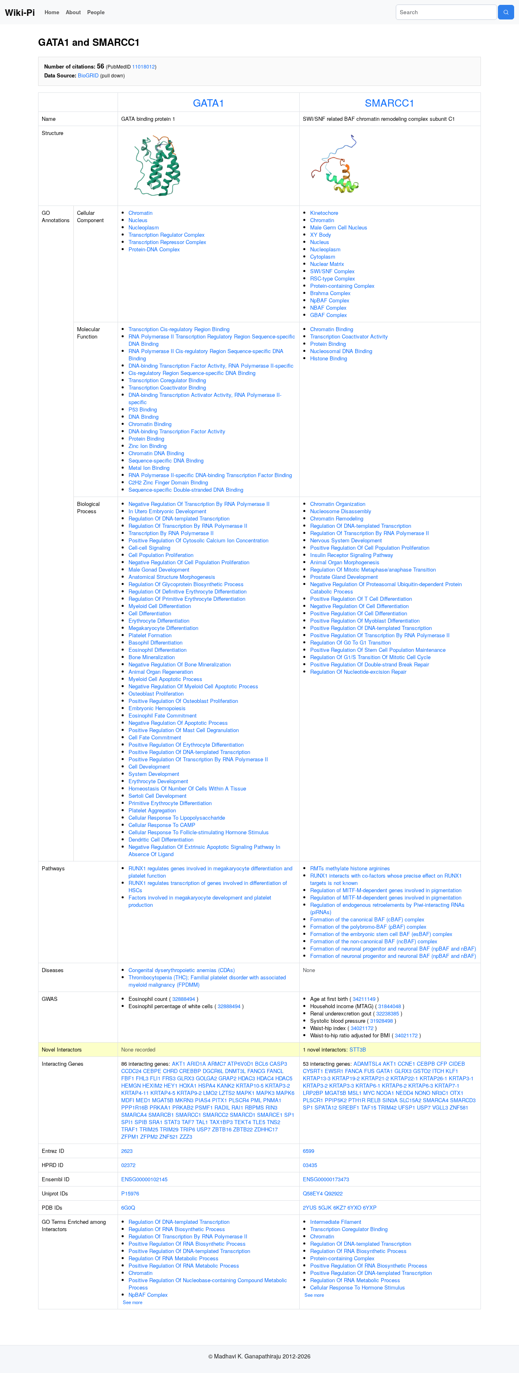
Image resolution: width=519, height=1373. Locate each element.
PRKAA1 (160, 1107)
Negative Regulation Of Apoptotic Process (178, 722)
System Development (154, 774)
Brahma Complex (330, 293)
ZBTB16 (222, 1129)
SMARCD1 (242, 1114)
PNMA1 (272, 1100)
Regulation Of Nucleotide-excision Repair (358, 671)
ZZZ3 (186, 1136)
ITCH (438, 1071)
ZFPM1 (130, 1136)
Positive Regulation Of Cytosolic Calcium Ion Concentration (198, 540)
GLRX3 (185, 1078)
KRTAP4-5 (162, 1093)
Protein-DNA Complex (154, 249)
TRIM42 (387, 1107)
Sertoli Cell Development (158, 795)
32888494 (183, 998)
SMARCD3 (463, 1100)
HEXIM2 (152, 1085)
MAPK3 (265, 1093)
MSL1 (355, 1093)
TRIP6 (187, 1129)
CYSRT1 (313, 1071)
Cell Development (149, 766)
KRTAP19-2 (346, 1078)
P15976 (130, 1193)
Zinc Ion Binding (148, 446)
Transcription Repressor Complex (167, 242)
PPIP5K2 (336, 1100)
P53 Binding (143, 409)
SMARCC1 (390, 102)
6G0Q (128, 1207)
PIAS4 (202, 1100)
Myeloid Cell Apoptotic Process (165, 679)
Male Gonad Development (159, 569)
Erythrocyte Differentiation (159, 620)
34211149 (364, 998)
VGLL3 (440, 1107)
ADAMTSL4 (367, 1063)
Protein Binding (146, 438)
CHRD (170, 1071)
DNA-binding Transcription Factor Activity (177, 431)
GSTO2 (422, 1071)
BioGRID (88, 75)
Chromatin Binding (150, 424)
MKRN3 (184, 1100)
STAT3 (172, 1122)
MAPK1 (245, 1093)
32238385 (387, 1013)
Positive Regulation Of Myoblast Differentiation (365, 620)
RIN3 (271, 1107)
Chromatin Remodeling (336, 518)
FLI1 (155, 1078)
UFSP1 (406, 1107)
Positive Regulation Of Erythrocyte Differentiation (186, 744)
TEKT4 (242, 1122)
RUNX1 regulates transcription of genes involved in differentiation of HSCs (208, 886)
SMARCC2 (215, 1114)
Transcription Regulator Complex (167, 234)
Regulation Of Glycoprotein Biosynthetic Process (186, 584)
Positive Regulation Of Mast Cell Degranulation (184, 730)
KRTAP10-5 (250, 1085)
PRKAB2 (182, 1107)
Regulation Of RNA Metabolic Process (174, 1258)
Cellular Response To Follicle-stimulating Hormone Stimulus (199, 832)
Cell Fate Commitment (155, 737)
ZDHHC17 (266, 1129)
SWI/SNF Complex (332, 271)
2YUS (310, 1207)
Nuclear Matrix (327, 264)
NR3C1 (440, 1093)
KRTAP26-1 (433, 1078)
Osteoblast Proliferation (156, 693)
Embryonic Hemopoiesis (157, 708)
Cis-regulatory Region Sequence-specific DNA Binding (192, 373)
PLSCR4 (239, 1100)
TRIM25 (148, 1129)
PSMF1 (204, 1107)
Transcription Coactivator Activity (349, 336)
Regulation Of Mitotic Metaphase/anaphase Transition (373, 569)
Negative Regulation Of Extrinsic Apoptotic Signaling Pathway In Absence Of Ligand (204, 850)
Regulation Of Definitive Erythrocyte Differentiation (188, 591)
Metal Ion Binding (149, 467)
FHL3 (142, 1078)
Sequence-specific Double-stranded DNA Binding (186, 489)
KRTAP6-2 (394, 1085)
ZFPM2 (149, 1136)
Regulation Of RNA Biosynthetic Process (177, 1229)
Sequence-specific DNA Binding (166, 460)
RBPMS (254, 1107)
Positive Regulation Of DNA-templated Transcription (189, 752)
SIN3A (390, 1100)
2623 (127, 1151)
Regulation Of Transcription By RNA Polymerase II (188, 525)
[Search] (506, 12)
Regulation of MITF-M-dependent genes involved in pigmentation (385, 890)
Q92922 (333, 1193)
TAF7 (188, 1122)
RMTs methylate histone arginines (350, 868)
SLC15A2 (410, 1100)
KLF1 (452, 1071)
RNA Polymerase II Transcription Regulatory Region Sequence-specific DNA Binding (212, 339)
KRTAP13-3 (316, 1078)
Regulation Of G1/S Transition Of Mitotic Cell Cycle (370, 657)
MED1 (143, 1100)
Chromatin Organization (337, 504)
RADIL (222, 1107)
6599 (308, 1151)
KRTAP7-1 (447, 1085)
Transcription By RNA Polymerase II (171, 533)
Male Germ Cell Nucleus (338, 227)
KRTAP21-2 (375, 1078)
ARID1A (196, 1063)
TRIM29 (169, 1129)
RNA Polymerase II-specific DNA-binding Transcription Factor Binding (210, 475)
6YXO (354, 1207)
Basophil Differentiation (155, 642)
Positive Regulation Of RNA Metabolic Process (184, 1265)
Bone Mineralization (152, 657)
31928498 (381, 1020)
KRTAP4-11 (135, 1093)
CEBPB (426, 1063)
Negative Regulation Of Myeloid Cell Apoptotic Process (193, 686)
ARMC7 (217, 1063)
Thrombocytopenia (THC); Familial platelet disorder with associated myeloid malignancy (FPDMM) (207, 980)
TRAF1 (129, 1129)
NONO (422, 1093)
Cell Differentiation (150, 613)
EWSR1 (334, 1071)
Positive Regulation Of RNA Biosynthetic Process (187, 1243)
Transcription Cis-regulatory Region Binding (179, 329)
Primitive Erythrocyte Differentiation (170, 803)
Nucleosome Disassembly (340, 511)
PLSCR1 (313, 1100)
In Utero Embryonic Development (167, 511)
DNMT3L (235, 1071)
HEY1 (171, 1085)
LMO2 (210, 1093)
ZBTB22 (243, 1129)
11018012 (143, 66)
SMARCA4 (134, 1114)
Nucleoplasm (144, 227)
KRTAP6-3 (420, 1085)
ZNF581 (459, 1107)
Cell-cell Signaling (149, 547)
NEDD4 (404, 1093)
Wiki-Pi (20, 12)
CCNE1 (406, 1063)
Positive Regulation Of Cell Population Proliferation (369, 547)
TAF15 (368, 1107)
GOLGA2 (206, 1078)
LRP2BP (313, 1093)
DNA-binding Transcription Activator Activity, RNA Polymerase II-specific (205, 398)
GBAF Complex (328, 315)
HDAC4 (265, 1078)
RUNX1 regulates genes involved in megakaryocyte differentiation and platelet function (210, 871)
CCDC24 (131, 1071)
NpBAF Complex (330, 300)
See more (132, 1302)
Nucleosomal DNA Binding (341, 351)
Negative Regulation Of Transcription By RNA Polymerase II (199, 504)
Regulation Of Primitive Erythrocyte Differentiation (187, 598)
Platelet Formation (150, 635)
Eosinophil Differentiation (158, 649)
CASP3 (278, 1063)
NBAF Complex (328, 307)
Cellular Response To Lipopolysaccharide (177, 817)
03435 (310, 1165)
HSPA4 (206, 1085)
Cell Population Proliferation (161, 555)
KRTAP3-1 (461, 1078)
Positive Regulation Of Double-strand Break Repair (369, 664)
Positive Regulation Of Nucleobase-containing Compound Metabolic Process (208, 1283)
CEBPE (152, 1071)
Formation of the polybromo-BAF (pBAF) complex (368, 926)
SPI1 (127, 1122)
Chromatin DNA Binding (156, 453)
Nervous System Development (346, 540)
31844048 (389, 1006)
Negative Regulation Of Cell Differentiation (359, 606)
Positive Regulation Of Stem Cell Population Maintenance (378, 649)
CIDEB (457, 1063)
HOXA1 (188, 1085)
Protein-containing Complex (342, 285)
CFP (442, 1063)
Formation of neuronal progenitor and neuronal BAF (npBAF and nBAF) (393, 948)
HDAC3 (246, 1078)
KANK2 (225, 1085)
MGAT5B (163, 1100)
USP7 (203, 1129)
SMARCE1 (270, 1114)
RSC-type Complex (332, 278)
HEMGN (131, 1085)
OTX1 (456, 1093)
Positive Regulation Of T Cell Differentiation (361, 598)
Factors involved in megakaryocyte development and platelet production (200, 900)
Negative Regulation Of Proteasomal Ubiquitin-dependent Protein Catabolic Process (386, 587)
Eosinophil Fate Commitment (163, 715)
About (73, 12)
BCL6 (261, 1063)
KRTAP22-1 (404, 1078)
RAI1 (237, 1107)
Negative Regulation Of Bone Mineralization (180, 664)
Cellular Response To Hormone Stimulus (357, 1287)
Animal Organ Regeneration (161, 671)
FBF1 (127, 1078)
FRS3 (169, 1078)
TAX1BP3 (221, 1122)
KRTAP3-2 (277, 1085)
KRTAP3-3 (341, 1085)
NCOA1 (385, 1093)
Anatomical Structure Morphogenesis (172, 576)
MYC (369, 1093)
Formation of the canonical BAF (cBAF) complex (367, 919)
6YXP (370, 1207)
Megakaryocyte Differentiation (163, 628)
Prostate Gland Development (344, 576)
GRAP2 (227, 1078)
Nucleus (138, 220)
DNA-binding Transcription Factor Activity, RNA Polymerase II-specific (211, 365)
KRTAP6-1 (368, 1085)
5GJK (325, 1207)
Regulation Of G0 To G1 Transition (350, 642)
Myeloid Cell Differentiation (160, 606)
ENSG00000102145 (144, 1179)
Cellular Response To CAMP (162, 825)
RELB (374, 1100)
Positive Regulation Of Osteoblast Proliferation (183, 701)
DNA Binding (144, 416)
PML (256, 1100)
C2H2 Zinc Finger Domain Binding (168, 482)
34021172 (362, 1028)
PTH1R (356, 1100)
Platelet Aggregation (152, 810)
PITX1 (219, 1100)
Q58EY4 (313, 1193)
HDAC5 (283, 1078)
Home (52, 12)
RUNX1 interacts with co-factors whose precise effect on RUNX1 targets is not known (386, 879)
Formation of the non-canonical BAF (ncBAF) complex (374, 941)
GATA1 (209, 102)
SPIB (141, 1122)
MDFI (127, 1100)
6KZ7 (339, 1207)
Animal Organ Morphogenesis (345, 562)
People (96, 12)
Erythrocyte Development (158, 781)
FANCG (256, 1071)
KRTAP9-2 (189, 1093)
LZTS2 (227, 1093)
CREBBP (190, 1071)
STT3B (358, 1049)
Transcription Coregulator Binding (167, 380)
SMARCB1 (161, 1114)
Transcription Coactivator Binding (167, 387)
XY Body (320, 234)
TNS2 (273, 1122)
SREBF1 (349, 1107)
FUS (369, 1071)
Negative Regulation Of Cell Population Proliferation (189, 562)
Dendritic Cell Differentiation (161, 839)
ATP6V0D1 (240, 1063)
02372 (128, 1165)
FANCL (275, 1071)
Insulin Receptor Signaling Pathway (351, 555)
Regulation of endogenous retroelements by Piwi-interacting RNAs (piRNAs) (387, 908)
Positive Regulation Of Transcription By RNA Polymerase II (198, 759)
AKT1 (178, 1063)
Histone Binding (328, 358)
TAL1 (202, 1122)
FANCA (353, 1071)
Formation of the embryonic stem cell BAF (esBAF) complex (381, 934)
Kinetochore (324, 212)
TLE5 (259, 1122)
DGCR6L (213, 1071)
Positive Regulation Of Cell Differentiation (358, 613)
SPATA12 (326, 1107)
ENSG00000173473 (326, 1179)
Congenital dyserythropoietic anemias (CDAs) (182, 970)
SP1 (289, 1114)
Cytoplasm (322, 256)
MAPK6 (285, 1093)
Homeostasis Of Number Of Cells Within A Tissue (187, 788)
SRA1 (156, 1122)
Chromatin (140, 212)
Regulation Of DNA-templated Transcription (179, 518)
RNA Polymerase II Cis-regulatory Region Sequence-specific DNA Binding (206, 354)
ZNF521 (168, 1136)
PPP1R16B (134, 1107)
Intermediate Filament (335, 1221)
